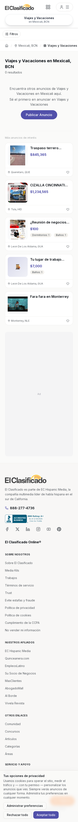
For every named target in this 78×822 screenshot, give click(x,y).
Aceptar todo (46, 815)
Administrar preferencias (25, 805)
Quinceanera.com (17, 658)
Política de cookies (18, 615)
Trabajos (11, 578)
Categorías (12, 746)
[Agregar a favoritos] (67, 172)
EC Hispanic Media (18, 651)
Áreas (9, 754)
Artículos (11, 739)
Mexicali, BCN (28, 45)
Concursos (12, 731)
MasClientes (13, 681)
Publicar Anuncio (39, 115)
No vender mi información (22, 630)
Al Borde (11, 695)
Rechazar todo (17, 815)
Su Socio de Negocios (20, 673)
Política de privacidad (20, 607)
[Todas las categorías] (48, 7)
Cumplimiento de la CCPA (22, 622)
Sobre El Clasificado (19, 563)
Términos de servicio (19, 585)
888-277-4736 (22, 508)
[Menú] (64, 7)
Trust (8, 593)
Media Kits (12, 570)
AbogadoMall (14, 688)
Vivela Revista (14, 703)
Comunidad (13, 724)
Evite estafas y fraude (20, 600)
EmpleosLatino (15, 666)
